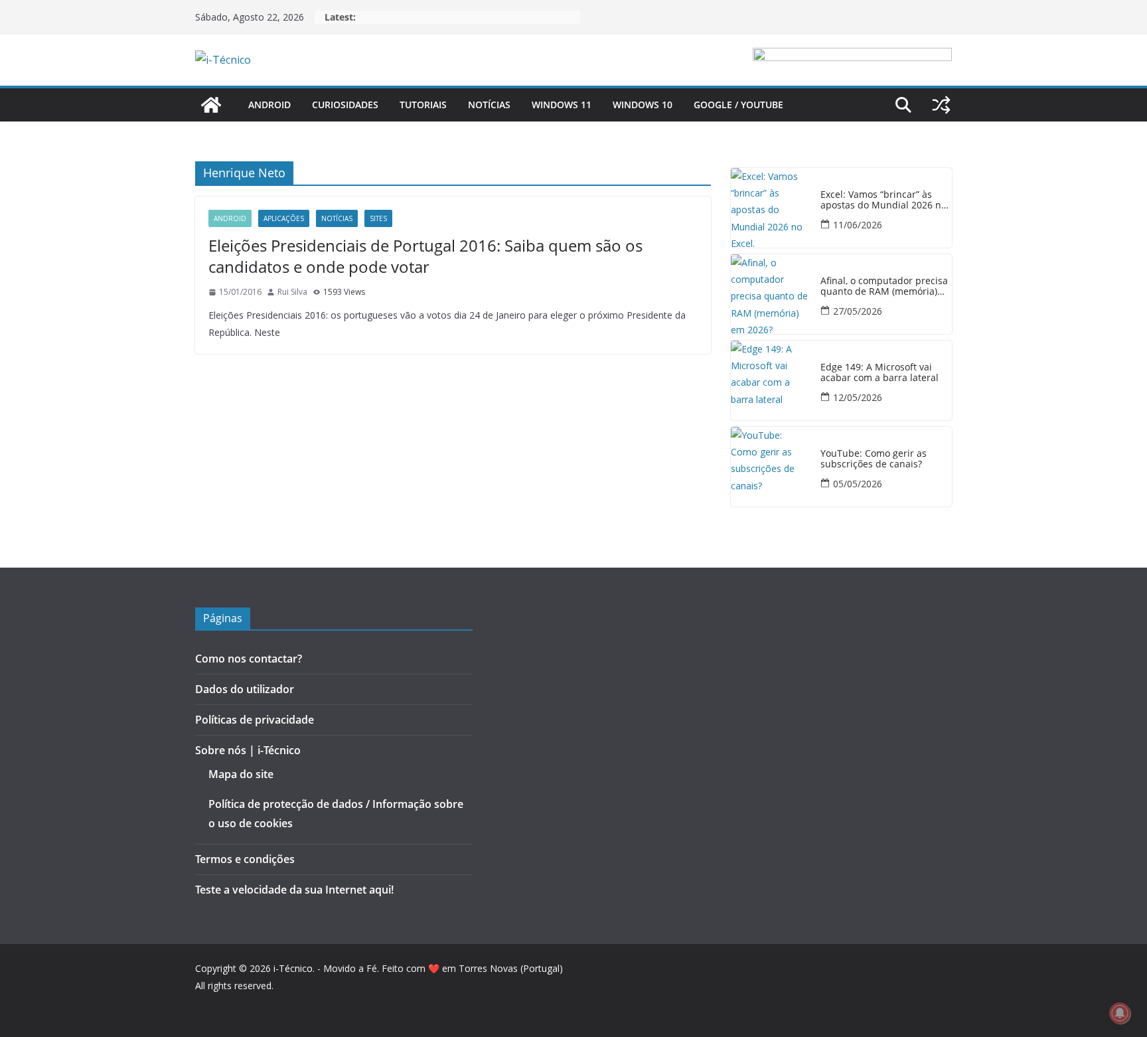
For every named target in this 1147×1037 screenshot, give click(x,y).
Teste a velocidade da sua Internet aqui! (294, 889)
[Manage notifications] (1119, 1013)
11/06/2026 (857, 224)
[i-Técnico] (211, 105)
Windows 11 (561, 104)
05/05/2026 (857, 483)
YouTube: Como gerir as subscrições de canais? (873, 459)
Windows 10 (642, 104)
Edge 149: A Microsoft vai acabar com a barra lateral (879, 373)
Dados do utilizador (244, 689)
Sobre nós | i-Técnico (248, 750)
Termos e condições (245, 859)
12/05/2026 (857, 397)
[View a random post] (941, 105)
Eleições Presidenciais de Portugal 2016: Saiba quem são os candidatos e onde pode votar (425, 255)
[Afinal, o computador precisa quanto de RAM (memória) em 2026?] (770, 294)
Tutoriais (423, 104)
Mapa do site (240, 774)
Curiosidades (345, 104)
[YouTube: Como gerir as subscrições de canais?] (770, 467)
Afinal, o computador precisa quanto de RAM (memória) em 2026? (884, 287)
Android (269, 104)
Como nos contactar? (248, 658)
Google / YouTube (738, 104)
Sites (378, 218)
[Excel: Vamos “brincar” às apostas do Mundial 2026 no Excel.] (770, 208)
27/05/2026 (857, 311)
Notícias (489, 104)
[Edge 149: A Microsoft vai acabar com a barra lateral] (770, 380)
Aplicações (284, 218)
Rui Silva (292, 291)
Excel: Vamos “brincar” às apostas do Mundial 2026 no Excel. (883, 200)
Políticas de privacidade (254, 719)
